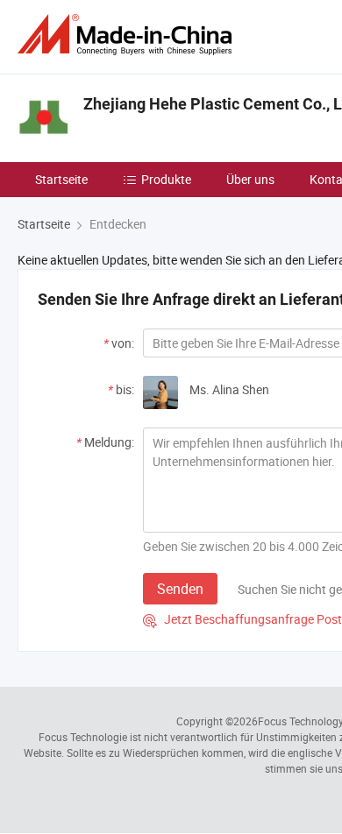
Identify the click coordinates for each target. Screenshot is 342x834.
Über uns (250, 179)
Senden (180, 588)
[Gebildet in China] (128, 34)
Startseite (61, 179)
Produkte (166, 179)
